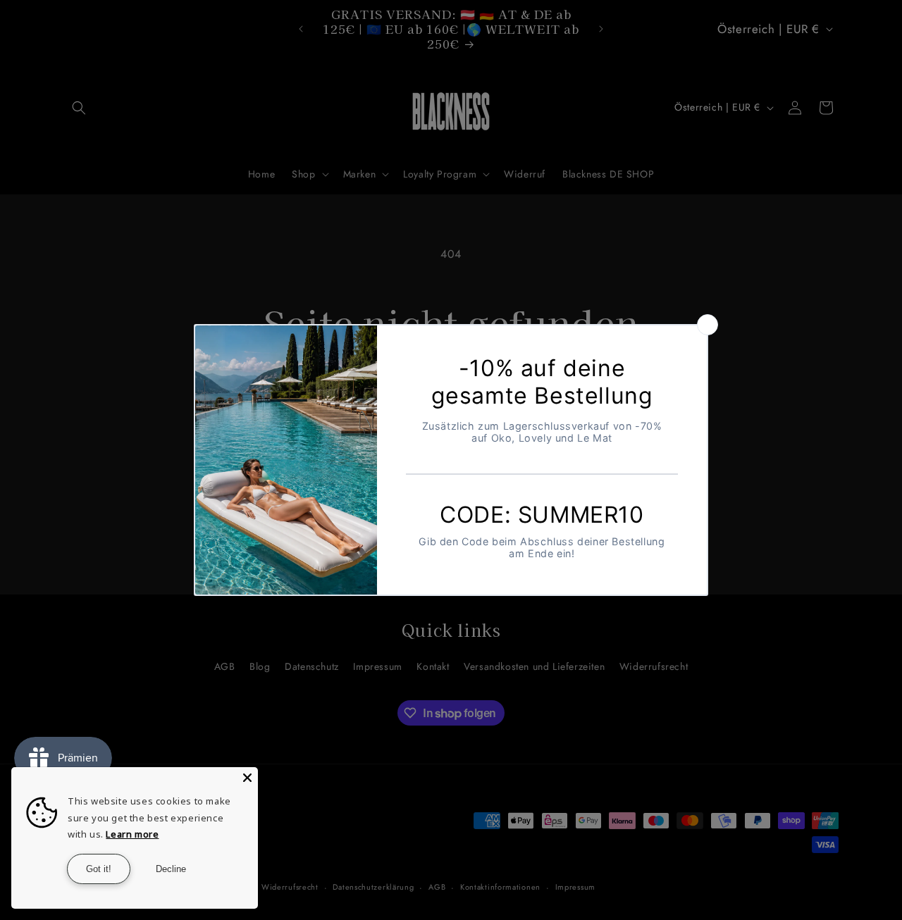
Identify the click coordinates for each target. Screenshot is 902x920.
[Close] (247, 778)
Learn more (132, 834)
